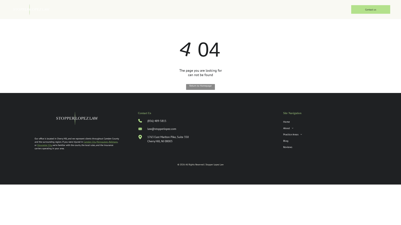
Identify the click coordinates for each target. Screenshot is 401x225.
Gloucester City (44, 145)
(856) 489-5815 (156, 121)
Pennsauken (102, 141)
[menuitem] (183, 9)
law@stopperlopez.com (161, 129)
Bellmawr (113, 141)
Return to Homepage (200, 85)
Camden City (90, 141)
